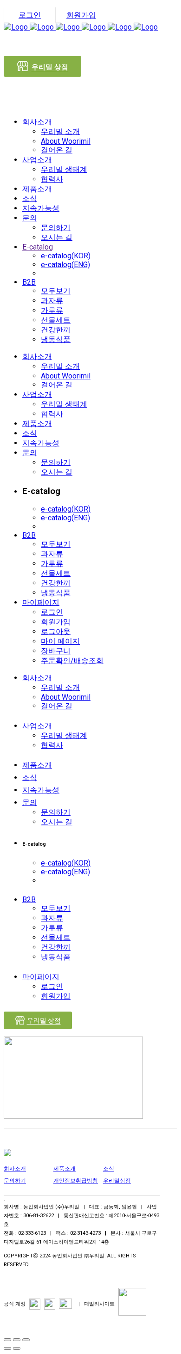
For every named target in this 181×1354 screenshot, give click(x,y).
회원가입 (81, 15)
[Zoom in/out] (26, 1339)
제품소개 (64, 1168)
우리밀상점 (117, 1180)
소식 (108, 1168)
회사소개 (15, 1168)
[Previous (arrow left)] (7, 1348)
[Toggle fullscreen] (16, 1339)
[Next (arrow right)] (16, 1348)
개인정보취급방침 (75, 1180)
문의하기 (15, 1180)
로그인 (30, 15)
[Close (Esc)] (7, 1339)
